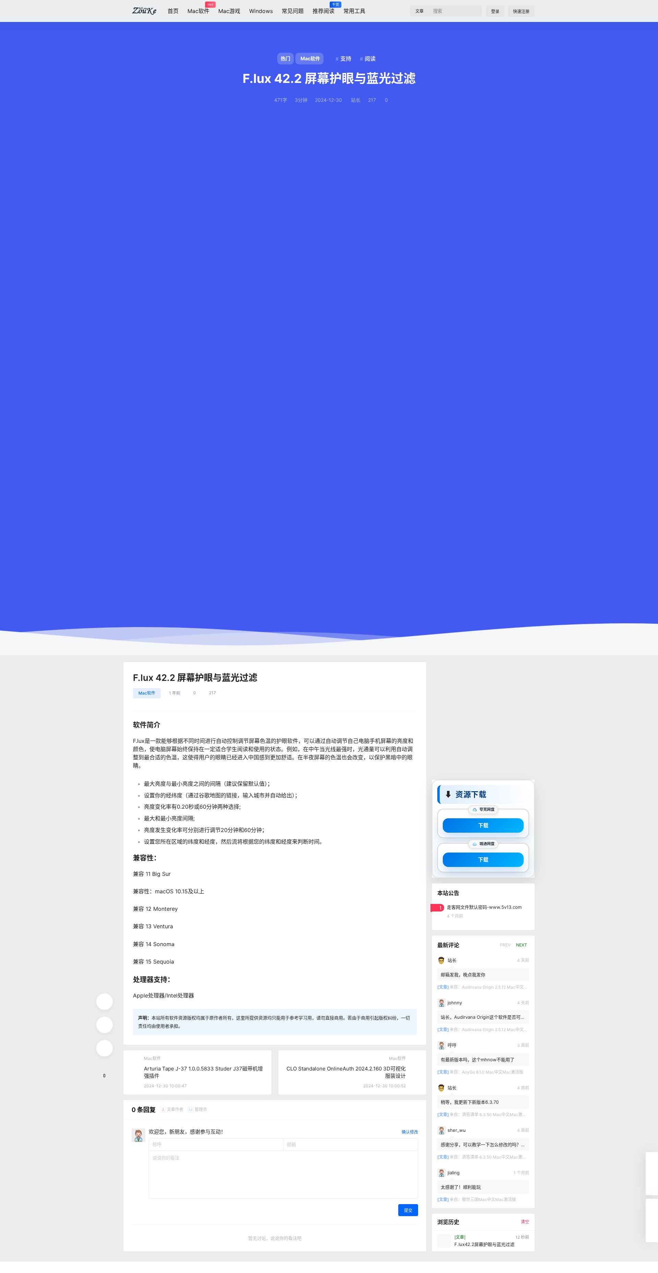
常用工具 (354, 11)
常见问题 (293, 11)
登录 (495, 11)
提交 (408, 1210)
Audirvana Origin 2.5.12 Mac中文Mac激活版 (503, 986)
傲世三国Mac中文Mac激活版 (489, 1199)
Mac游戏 (229, 11)
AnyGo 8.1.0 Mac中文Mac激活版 (492, 1071)
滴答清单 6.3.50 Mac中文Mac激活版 (496, 1114)
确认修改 (410, 1132)
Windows (261, 11)
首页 (173, 11)
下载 (483, 825)
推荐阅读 (323, 8)
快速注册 (521, 11)
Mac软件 (198, 8)
